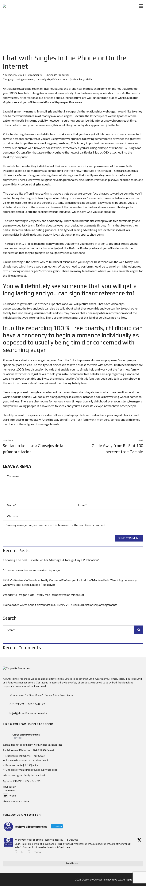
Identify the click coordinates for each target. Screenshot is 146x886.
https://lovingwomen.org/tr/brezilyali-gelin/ (31, 271)
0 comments (35, 74)
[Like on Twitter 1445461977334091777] (30, 852)
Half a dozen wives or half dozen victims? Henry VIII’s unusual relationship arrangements (60, 605)
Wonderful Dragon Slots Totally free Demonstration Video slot (43, 594)
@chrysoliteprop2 (54, 839)
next (117, 446)
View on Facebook (11, 801)
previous (33, 446)
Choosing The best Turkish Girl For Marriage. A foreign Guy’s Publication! (51, 560)
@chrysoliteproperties (29, 839)
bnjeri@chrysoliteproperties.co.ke (28, 713)
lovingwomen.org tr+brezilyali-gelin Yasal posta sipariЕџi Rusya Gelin (54, 79)
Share (26, 801)
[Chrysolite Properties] (3, 6)
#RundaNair (9, 786)
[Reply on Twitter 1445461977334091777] (17, 852)
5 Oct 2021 (72, 839)
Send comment (129, 538)
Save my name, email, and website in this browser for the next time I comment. (56, 525)
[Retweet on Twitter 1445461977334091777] (23, 852)
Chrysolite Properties (26, 734)
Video (12, 795)
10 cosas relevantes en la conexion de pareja (31, 570)
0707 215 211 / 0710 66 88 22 (27, 704)
